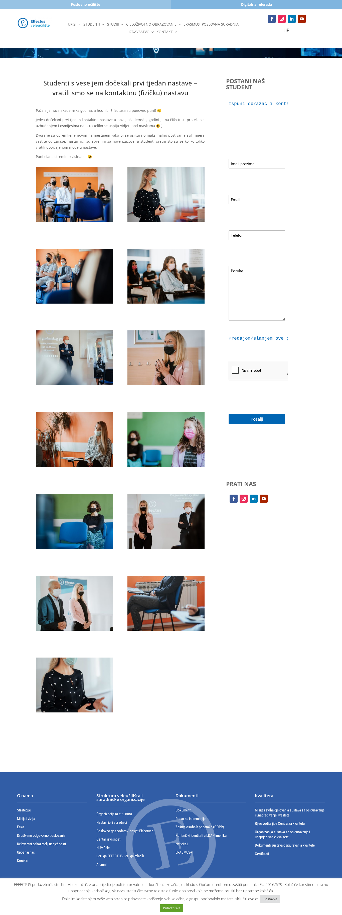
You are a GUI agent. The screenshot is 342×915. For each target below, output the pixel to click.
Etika (20, 827)
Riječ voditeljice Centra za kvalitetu (280, 823)
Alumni (101, 864)
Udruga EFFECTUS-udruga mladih (120, 856)
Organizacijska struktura (114, 814)
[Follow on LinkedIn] (292, 19)
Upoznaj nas (26, 852)
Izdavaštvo (139, 32)
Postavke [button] (270, 899)
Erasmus (192, 25)
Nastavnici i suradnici (111, 822)
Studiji (113, 25)
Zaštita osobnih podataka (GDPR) (200, 827)
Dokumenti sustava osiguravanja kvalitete (285, 845)
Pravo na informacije (191, 818)
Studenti (91, 25)
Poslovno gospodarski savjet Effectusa (124, 831)
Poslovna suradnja (220, 25)
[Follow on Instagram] (282, 19)
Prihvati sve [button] (171, 908)
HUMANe (103, 848)
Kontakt (164, 32)
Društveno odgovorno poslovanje (41, 835)
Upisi (72, 25)
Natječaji (182, 844)
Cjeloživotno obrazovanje (151, 25)
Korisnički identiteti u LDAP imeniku (201, 835)
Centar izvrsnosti (108, 839)
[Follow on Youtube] (302, 19)
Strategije (24, 810)
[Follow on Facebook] (272, 19)
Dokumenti (183, 810)
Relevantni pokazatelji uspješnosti (41, 844)
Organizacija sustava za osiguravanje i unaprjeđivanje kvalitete (282, 834)
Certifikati (262, 854)
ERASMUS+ (184, 852)
